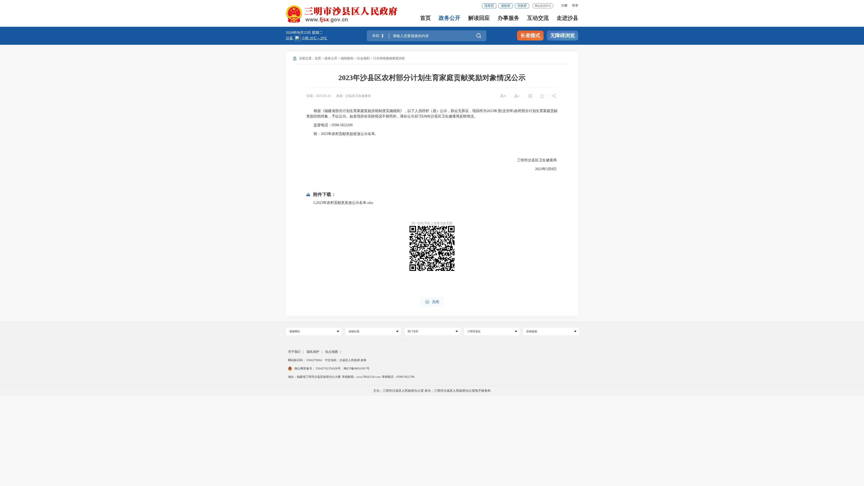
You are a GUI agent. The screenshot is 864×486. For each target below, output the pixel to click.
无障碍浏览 (562, 35)
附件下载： (324, 194)
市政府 (522, 5)
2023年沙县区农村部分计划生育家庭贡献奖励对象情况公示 (432, 78)
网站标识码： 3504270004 (305, 360)
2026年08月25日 (299, 32)
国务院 (489, 5)
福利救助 (347, 58)
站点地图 (331, 351)
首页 (425, 18)
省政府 (505, 5)
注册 (564, 5)
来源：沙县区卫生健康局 (353, 96)
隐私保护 (313, 351)
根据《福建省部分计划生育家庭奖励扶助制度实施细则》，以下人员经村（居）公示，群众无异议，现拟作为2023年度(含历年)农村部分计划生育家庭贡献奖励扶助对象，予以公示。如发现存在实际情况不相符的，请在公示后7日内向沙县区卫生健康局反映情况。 (432, 113)
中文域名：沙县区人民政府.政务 (346, 360)
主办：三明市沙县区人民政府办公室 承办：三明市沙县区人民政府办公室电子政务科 (432, 390)
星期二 (317, 32)
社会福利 (363, 58)
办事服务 (508, 18)
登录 (575, 5)
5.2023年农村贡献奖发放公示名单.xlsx (343, 203)
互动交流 (538, 18)
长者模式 (530, 35)
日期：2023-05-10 (318, 96)
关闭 (432, 302)
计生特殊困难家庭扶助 (389, 58)
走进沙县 (567, 18)
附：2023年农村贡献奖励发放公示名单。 (342, 134)
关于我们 (294, 351)
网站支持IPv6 (543, 5)
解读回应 (479, 18)
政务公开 (449, 18)
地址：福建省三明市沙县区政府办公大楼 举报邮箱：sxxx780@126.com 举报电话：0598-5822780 (351, 376)
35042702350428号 (328, 368)
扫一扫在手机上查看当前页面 (432, 223)
